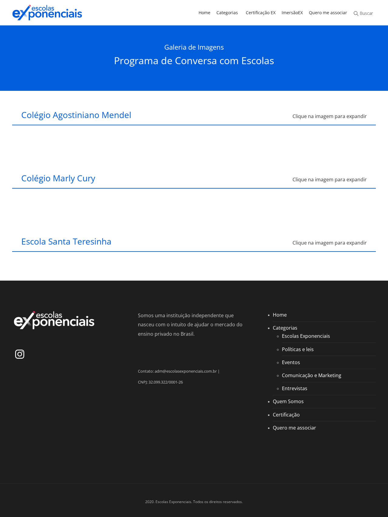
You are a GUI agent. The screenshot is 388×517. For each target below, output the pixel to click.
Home (204, 12)
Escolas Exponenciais (306, 336)
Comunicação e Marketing (311, 375)
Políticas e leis (298, 349)
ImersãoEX (292, 12)
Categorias (227, 12)
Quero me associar (328, 12)
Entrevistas (294, 388)
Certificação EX (261, 12)
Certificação (286, 414)
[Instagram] (20, 355)
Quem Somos (288, 401)
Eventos (291, 362)
